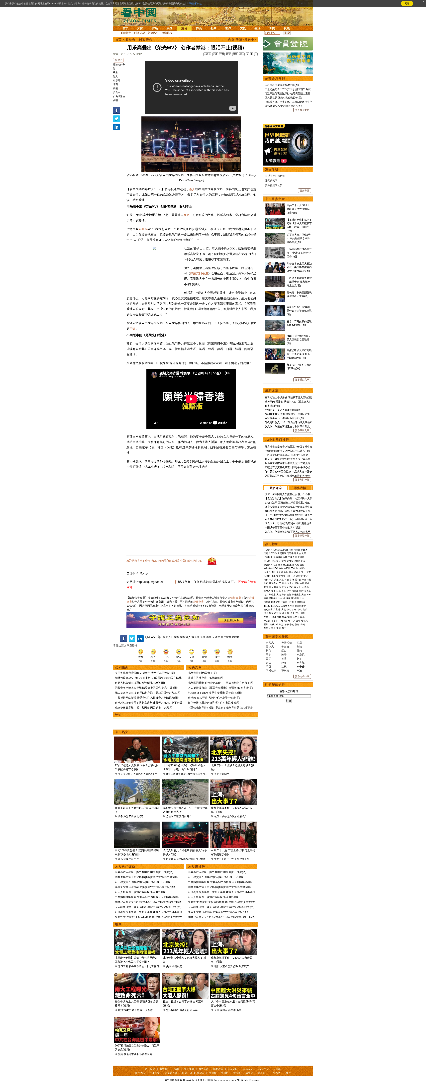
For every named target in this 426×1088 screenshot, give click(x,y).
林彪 (281, 620)
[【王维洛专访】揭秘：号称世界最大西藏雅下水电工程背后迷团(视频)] (185, 738)
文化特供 (201, 859)
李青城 (301, 662)
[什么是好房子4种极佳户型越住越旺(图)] (137, 781)
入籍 (287, 613)
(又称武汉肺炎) (280, 549)
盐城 (125, 859)
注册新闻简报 (275, 685)
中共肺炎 (268, 549)
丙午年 (232, 1010)
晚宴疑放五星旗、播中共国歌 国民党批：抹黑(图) (144, 707)
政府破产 (242, 816)
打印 (235, 54)
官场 (155, 28)
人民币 (290, 587)
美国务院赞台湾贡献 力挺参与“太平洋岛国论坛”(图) (145, 672)
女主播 (277, 609)
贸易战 (283, 553)
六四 (304, 553)
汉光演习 (268, 564)
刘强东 (272, 594)
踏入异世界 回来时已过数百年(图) (283, 97)
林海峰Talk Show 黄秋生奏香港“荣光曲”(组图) (215, 692)
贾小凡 (270, 646)
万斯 (286, 572)
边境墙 (279, 572)
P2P (309, 594)
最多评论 (276, 488)
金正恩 (287, 568)
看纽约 (225, 1072)
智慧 (281, 624)
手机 (292, 624)
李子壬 (301, 666)
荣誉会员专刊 (275, 78)
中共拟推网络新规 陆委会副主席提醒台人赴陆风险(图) (147, 697)
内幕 (288, 576)
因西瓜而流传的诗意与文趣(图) (282, 85)
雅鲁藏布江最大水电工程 (189, 774)
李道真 (285, 646)
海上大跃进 (146, 1010)
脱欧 (297, 583)
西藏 (176, 816)
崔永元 (274, 576)
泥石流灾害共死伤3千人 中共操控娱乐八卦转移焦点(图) (299, 238)
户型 (125, 816)
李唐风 (301, 654)
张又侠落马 (271, 180)
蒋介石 (303, 617)
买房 (131, 816)
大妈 (278, 594)
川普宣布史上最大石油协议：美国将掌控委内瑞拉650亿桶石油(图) (299, 267)
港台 (184, 28)
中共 (136, 859)
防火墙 (282, 598)
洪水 (284, 561)
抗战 (289, 617)
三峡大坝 (292, 557)
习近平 (206, 774)
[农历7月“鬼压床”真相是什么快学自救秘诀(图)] (275, 306)
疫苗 (278, 561)
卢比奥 (304, 549)
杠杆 (266, 587)
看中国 (140, 15)
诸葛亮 (304, 620)
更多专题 (304, 190)
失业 (216, 774)
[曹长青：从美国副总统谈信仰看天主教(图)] (275, 292)
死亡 (189, 816)
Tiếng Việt (263, 1069)
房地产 (267, 591)
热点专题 (271, 169)
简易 (299, 642)
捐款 (176, 1069)
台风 (216, 1010)
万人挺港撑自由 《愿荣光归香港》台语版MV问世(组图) (220, 687)
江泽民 (267, 576)
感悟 (286, 624)
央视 (283, 609)
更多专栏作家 (302, 676)
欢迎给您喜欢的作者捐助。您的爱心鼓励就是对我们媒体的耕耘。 (165, 560)
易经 (266, 624)
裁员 (216, 816)
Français (246, 1069)
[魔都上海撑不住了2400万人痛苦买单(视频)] (233, 781)
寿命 (273, 628)
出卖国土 (268, 557)
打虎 (287, 579)
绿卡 (292, 613)
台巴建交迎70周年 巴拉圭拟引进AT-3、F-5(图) (142, 882)
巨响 (131, 859)
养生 (284, 628)
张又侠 (121, 774)
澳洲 (274, 617)
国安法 (267, 561)
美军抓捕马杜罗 (274, 185)
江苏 (120, 859)
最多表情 (300, 488)
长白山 (267, 605)
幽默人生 (274, 624)
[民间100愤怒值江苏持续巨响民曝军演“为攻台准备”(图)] (137, 823)
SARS (291, 605)
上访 (302, 598)
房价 (284, 594)
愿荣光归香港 (199, 273)
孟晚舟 (267, 572)
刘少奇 (287, 620)
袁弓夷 (290, 561)
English (232, 1069)
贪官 (306, 576)
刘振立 (129, 774)
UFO (275, 568)
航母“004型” (124, 1010)
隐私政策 (218, 1069)
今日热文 (121, 732)
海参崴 (295, 591)
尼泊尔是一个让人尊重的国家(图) (283, 409)
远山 (284, 650)
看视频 (212, 1072)
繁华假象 (232, 816)
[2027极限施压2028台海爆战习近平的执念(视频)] (137, 1018)
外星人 (267, 628)
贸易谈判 (298, 572)
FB (280, 583)
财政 (278, 591)
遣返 (271, 613)
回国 (281, 613)
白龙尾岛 (275, 605)
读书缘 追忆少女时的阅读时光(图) (283, 105)
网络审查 (275, 602)
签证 (276, 613)
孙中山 (296, 617)
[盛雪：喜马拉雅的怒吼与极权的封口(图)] (275, 321)
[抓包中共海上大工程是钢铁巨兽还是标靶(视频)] (137, 974)
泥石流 (182, 816)
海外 (303, 613)
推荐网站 (140, 1072)
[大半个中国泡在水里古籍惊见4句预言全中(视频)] (233, 974)
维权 (288, 598)
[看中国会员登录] (288, 43)
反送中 (116, 92)
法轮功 (267, 602)
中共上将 (244, 859)
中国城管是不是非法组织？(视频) (283, 527)
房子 (120, 816)
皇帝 (298, 620)
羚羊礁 (135, 1010)
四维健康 (271, 670)
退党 (302, 564)
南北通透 (138, 816)
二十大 (230, 859)
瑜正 (268, 666)
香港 (115, 72)
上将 (236, 859)
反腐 (281, 579)
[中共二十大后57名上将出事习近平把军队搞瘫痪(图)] (233, 823)
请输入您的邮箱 (288, 691)
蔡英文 (307, 591)
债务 (307, 583)
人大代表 (138, 774)
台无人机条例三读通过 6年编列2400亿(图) (140, 682)
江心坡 (284, 605)
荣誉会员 (235, 597)
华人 (289, 609)
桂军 (284, 617)
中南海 (282, 576)
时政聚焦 (126, 32)
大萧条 (223, 816)
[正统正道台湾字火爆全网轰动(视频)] (185, 974)
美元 (271, 587)
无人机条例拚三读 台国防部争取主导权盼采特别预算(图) (148, 692)
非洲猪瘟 (296, 594)
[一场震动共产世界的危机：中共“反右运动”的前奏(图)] (275, 249)
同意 (407, 3)
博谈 (199, 28)
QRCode (150, 637)
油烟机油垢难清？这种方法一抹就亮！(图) (288, 450)
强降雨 (223, 1010)
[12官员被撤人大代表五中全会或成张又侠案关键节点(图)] (137, 738)
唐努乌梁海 (300, 602)
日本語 (277, 1069)
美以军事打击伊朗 (275, 175)
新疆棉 (301, 557)
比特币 (277, 587)
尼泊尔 (169, 816)
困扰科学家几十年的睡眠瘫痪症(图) (284, 418)
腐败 (276, 579)
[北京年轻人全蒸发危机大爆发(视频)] (233, 738)
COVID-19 (274, 553)
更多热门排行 (302, 479)
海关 (266, 613)
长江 (273, 561)
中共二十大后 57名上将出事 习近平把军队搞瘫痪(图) (298, 209)
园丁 (268, 658)
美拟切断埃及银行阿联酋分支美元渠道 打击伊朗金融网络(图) (299, 354)
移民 (294, 609)
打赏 (221, 54)
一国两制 (306, 579)
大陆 (140, 28)
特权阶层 (191, 859)
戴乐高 (116, 80)
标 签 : (118, 60)
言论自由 (268, 609)
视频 (287, 28)
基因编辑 (273, 598)
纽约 (213, 28)
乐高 (115, 84)
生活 (257, 28)
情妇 (266, 579)
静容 (284, 662)
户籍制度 (224, 774)
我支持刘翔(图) (273, 405)
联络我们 (165, 1069)
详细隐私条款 (195, 3)
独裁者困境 (145, 1054)
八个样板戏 (180, 859)
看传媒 (237, 1072)
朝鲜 (284, 583)
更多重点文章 (302, 379)
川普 (291, 549)
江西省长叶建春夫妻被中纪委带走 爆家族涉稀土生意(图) (299, 282)
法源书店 (187, 1072)
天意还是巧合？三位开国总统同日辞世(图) (288, 89)
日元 (301, 587)
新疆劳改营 (300, 605)
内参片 (169, 859)
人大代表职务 (150, 774)
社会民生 (153, 32)
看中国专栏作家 (276, 636)
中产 (289, 591)
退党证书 (263, 1072)
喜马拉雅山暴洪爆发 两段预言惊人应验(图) (288, 397)
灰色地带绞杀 (131, 1054)
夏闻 (299, 650)
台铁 (285, 557)
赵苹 (299, 658)
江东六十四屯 (287, 602)
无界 (288, 1072)
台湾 (301, 591)
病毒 (266, 553)
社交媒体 (273, 583)
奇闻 (272, 28)
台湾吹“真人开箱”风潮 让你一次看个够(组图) (214, 697)
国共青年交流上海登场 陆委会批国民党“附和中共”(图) (146, 687)
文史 (243, 28)
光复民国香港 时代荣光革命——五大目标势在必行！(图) (221, 682)
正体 (215, 54)
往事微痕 (277, 564)
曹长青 (285, 670)
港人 (115, 76)
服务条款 (204, 1069)
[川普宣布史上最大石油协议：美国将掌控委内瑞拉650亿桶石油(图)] (275, 263)
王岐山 (294, 568)
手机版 (207, 54)
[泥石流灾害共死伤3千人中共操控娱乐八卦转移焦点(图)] (185, 781)
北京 (266, 594)
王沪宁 (307, 572)
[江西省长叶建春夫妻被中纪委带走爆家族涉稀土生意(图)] (275, 278)
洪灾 (238, 1010)
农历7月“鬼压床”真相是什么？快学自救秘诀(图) (299, 310)
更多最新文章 (302, 430)
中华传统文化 (181, 1010)
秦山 (268, 662)
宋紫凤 (270, 642)
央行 (302, 583)
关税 (273, 572)
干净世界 (155, 1072)
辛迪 (299, 670)
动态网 (277, 1072)
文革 (278, 628)
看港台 (130, 39)
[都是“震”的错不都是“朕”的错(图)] (275, 364)
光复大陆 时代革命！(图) (202, 672)
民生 (297, 613)
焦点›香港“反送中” (242, 39)
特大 (241, 54)
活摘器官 (277, 557)
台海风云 (167, 32)
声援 (115, 88)
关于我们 (189, 1069)
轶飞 (268, 650)
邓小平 (274, 620)
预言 (120, 1054)
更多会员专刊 (302, 109)
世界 (228, 28)
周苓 (268, 654)
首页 (126, 28)
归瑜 (299, 646)
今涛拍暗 (286, 642)
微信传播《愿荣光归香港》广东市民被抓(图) (214, 702)
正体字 (194, 1010)
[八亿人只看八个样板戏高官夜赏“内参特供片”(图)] (185, 823)
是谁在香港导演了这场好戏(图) (206, 677)
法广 (266, 583)
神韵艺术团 (171, 1072)
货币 (284, 587)
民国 (279, 617)
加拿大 (290, 583)
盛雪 (284, 658)
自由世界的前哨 (230, 637)
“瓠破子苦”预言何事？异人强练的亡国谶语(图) (299, 339)
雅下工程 (171, 774)
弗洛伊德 (268, 568)
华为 (271, 579)
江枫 (284, 666)
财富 (284, 591)
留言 (228, 54)
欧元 (296, 587)
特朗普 (297, 549)
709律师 (295, 598)
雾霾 (266, 598)
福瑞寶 (249, 1072)
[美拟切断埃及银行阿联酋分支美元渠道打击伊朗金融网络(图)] (275, 350)
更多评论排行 (302, 535)
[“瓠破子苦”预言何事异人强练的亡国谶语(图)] (275, 335)
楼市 (273, 591)
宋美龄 (267, 620)
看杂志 (200, 1072)
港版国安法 (299, 561)
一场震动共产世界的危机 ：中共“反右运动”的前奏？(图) (299, 253)
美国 (170, 28)
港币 (306, 587)
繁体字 (170, 1010)
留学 (305, 609)
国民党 (295, 564)
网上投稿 (150, 1069)
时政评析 (139, 32)
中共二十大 (220, 859)
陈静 (284, 654)
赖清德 (302, 568)
